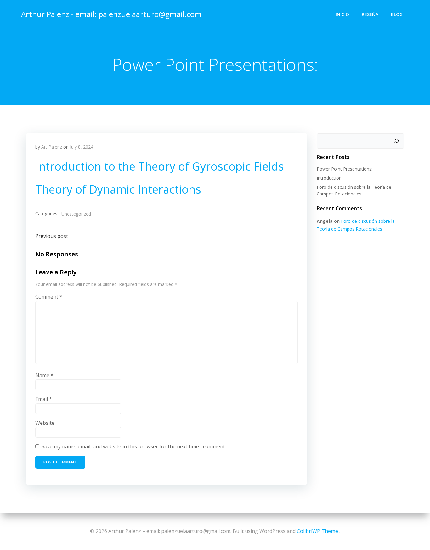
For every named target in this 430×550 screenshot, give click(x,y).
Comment (48, 296)
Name (44, 375)
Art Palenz (51, 147)
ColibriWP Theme (317, 531)
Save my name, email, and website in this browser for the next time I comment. (134, 446)
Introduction (329, 178)
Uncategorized (76, 214)
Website (44, 422)
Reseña (370, 14)
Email (43, 399)
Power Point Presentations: (344, 169)
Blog (397, 14)
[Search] (396, 141)
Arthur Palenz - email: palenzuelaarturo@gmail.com (111, 14)
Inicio (342, 14)
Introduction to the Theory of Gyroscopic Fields (159, 166)
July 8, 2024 (81, 147)
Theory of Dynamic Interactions (118, 189)
